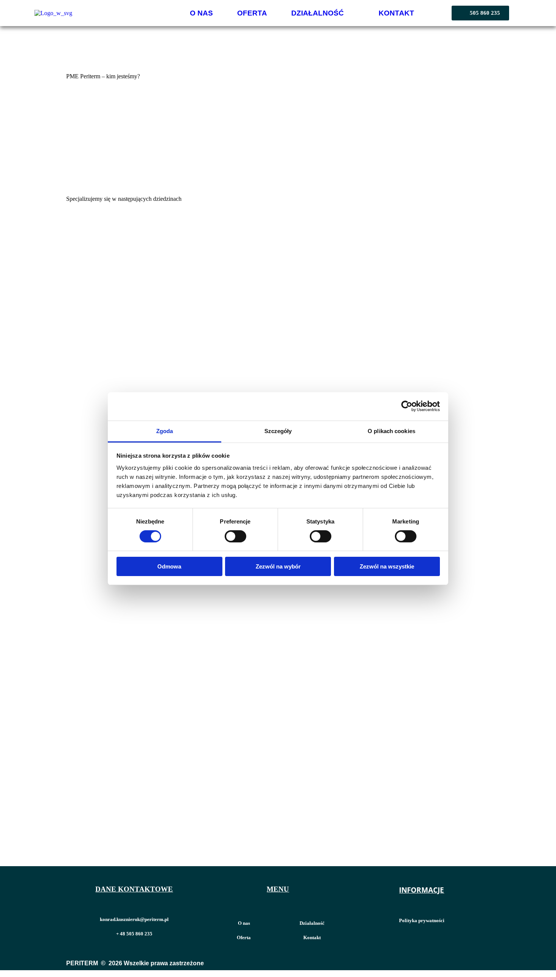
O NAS (201, 13)
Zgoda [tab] (164, 430)
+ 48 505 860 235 (134, 934)
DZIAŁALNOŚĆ (317, 13)
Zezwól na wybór (278, 566)
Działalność (312, 923)
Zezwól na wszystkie (387, 566)
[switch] (235, 536)
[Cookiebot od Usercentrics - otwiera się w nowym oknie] (407, 406)
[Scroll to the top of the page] (4, 973)
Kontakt (312, 937)
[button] (323, 13)
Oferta (244, 937)
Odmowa (169, 566)
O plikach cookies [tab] (391, 430)
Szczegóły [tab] (278, 430)
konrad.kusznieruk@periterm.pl (134, 919)
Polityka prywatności (421, 920)
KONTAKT (396, 13)
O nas (244, 923)
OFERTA (252, 13)
